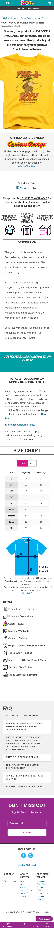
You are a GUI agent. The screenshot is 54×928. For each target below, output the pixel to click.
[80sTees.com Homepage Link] (27, 4)
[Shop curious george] (27, 148)
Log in (6, 878)
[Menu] (3, 4)
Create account (10, 881)
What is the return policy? (22, 757)
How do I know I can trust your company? (24, 777)
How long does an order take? (24, 786)
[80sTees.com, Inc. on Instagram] (31, 855)
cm (32, 463)
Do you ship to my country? (22, 716)
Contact (23, 887)
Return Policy (42, 893)
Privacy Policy (26, 890)
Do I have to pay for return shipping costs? (22, 766)
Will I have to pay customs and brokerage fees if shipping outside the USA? (24, 726)
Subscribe (27, 832)
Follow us (27, 849)
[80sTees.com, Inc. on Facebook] (23, 855)
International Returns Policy (20, 424)
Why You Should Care (27, 166)
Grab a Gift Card (27, 865)
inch (23, 463)
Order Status (42, 884)
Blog (22, 881)
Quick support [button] (44, 919)
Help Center (42, 881)
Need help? (27, 593)
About (23, 884)
